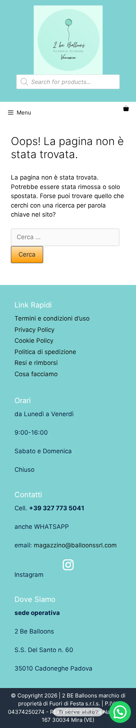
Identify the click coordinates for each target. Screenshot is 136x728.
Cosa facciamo (36, 374)
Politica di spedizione (45, 351)
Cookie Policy (34, 340)
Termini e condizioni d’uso (52, 318)
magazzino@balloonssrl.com (75, 545)
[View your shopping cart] (126, 109)
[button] (120, 712)
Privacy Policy (34, 329)
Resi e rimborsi (36, 362)
